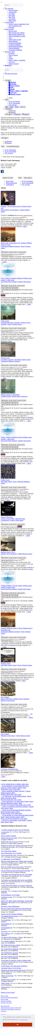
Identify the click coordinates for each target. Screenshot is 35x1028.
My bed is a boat (7, 820)
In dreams (4, 891)
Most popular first (11, 183)
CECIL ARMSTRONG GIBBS (15, 784)
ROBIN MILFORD (11, 794)
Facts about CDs (5, 1006)
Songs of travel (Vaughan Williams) (12, 914)
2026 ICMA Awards (15, 39)
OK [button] (18, 1024)
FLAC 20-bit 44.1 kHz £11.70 (10, 402)
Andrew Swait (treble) (7, 518)
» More (24, 226)
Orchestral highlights (15, 43)
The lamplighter (6, 920)
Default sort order (8, 178)
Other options (28, 178)
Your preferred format (13, 146)
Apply (10, 98)
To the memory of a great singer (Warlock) (14, 966)
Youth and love (5, 987)
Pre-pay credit (4, 999)
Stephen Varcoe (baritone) (9, 554)
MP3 (6, 99)
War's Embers (5, 697)
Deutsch (13, 112)
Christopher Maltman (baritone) (10, 246)
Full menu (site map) (11, 73)
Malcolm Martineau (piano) (9, 803)
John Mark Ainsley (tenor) (22, 359)
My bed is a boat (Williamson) (10, 906)
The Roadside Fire (6, 927)
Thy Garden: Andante (7, 941)
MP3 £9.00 (5, 252)
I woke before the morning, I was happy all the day (16, 885)
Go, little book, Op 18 (9, 796)
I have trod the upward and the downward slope (15, 870)
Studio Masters (13, 41)
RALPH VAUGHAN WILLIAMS (16, 805)
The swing (4, 931)
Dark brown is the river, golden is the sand (14, 845)
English (9, 114)
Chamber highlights (15, 45)
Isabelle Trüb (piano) (24, 282)
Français (13, 110)
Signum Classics (14, 64)
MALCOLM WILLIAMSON (14, 818)
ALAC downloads (14, 103)
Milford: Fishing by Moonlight (10, 395)
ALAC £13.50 (22, 365)
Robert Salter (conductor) (20, 396)
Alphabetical (10, 184)
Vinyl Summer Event (15, 26)
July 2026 (12, 14)
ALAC (16, 107)
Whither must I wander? (8, 979)
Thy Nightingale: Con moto (9, 953)
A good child (5, 832)
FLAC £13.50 (13, 365)
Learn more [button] (24, 1019)
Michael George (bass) (8, 700)
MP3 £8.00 (5, 286)
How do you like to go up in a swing (12, 867)
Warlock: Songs (5, 663)
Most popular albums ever (16, 34)
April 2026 (12, 19)
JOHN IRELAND (10, 789)
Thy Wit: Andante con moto (9, 956)
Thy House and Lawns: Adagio (10, 945)
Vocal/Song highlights (15, 50)
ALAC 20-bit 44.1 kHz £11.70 (10, 404)
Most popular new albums (16, 32)
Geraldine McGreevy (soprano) (10, 322)
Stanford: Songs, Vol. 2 (8, 552)
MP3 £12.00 (5, 365)
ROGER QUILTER (11, 800)
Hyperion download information (9, 997)
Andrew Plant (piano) (16, 520)
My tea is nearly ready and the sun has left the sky (16, 908)
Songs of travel (7, 806)
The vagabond (5, 933)
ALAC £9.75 (21, 286)
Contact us (3, 1011)
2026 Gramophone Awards (17, 36)
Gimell (11, 58)
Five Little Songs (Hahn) (8, 851)
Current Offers (9, 22)
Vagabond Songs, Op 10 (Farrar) (11, 968)
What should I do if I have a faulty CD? (11, 1007)
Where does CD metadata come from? (10, 1009)
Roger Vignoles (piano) (14, 324)
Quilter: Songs (5, 480)
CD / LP (22, 107)
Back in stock (13, 31)
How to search (4, 996)
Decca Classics (13, 55)
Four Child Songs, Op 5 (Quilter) (11, 853)
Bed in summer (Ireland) (8, 836)
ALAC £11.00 (21, 252)
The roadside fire (6, 924)
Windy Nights (5, 983)
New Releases (9, 8)
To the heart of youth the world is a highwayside (16, 960)
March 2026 (12, 20)
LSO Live (12, 62)
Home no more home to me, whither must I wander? (17, 861)
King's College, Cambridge (17, 60)
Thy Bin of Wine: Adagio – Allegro (12, 937)
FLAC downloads (14, 101)
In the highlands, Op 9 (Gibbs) (10, 895)
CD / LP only (13, 105)
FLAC (11, 107)
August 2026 (13, 12)
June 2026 (12, 15)
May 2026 (12, 17)
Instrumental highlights (16, 46)
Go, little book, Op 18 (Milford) (11, 859)
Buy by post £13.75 (7, 255)
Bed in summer (7, 791)
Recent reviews (13, 10)
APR (10, 57)
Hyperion (11, 53)
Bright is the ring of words (9, 838)
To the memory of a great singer (12, 815)
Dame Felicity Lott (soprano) (10, 210)
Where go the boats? (7, 976)
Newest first (9, 181)
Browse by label (10, 51)
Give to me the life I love (8, 855)
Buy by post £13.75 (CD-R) (9, 490)
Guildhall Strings (6, 396)
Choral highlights (14, 48)
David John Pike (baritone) (9, 282)
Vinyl (10, 38)
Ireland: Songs (5, 358)
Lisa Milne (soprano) (7, 359)
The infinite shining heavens (9, 916)
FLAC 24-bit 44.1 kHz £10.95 (10, 288)
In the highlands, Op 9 (9, 786)
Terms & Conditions (6, 1001)
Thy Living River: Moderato (10, 949)
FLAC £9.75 (12, 286)
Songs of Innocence (7, 517)
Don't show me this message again (13, 157)
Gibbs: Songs (5, 321)
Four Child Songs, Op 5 (9, 801)
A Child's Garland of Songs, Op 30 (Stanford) (15, 830)
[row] (17, 209)
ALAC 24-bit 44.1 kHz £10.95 (10, 290)
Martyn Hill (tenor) (6, 699)
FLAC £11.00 (13, 252)
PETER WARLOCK (11, 813)
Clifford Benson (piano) (25, 554)
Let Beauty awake (6, 897)
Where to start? (9, 29)
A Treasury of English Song (9, 769)
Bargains (11, 27)
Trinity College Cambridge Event (19, 24)
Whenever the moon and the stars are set (13, 970)
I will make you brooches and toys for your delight (16, 874)
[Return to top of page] (8, 992)
